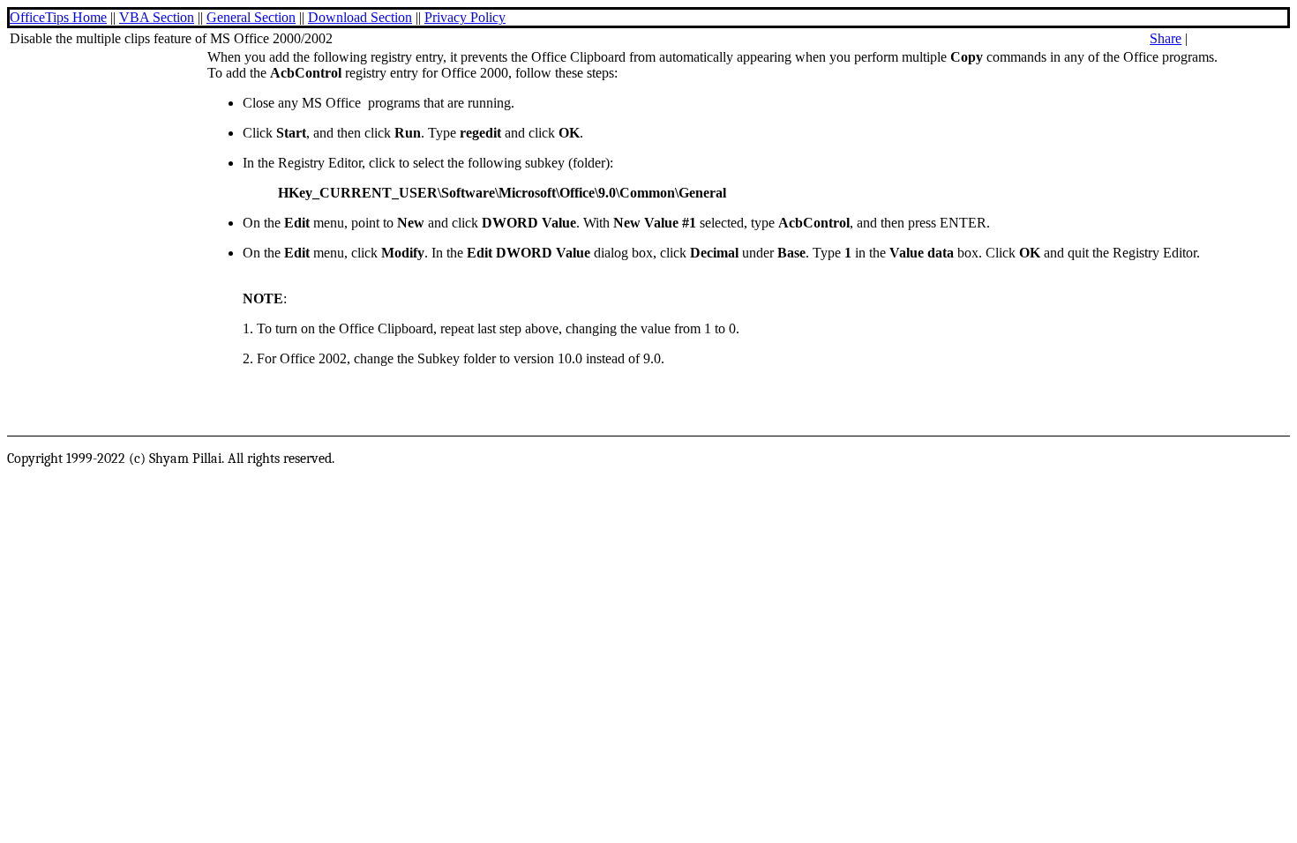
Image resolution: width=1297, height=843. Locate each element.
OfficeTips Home (58, 17)
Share (1165, 38)
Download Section (360, 17)
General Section (251, 17)
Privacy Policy (465, 17)
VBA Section (156, 17)
